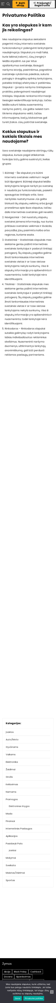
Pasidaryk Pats (14, 843)
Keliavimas (12, 784)
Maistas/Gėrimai (15, 872)
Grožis (9, 776)
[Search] (8, 4)
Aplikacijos (12, 836)
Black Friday (20, 971)
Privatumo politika (34, 998)
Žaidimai (10, 769)
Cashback (35, 971)
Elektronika (12, 762)
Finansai (10, 821)
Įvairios (10, 732)
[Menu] (3, 4)
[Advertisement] (28, 927)
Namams (11, 791)
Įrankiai (12, 850)
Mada (9, 813)
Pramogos (12, 799)
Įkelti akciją (20, 4)
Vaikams (11, 754)
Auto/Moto (12, 739)
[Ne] (52, 992)
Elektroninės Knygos (19, 806)
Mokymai (11, 857)
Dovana (8, 976)
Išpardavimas (23, 976)
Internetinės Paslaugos (19, 828)
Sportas (10, 880)
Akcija (7, 971)
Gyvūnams (12, 747)
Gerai (17, 998)
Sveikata (11, 865)
